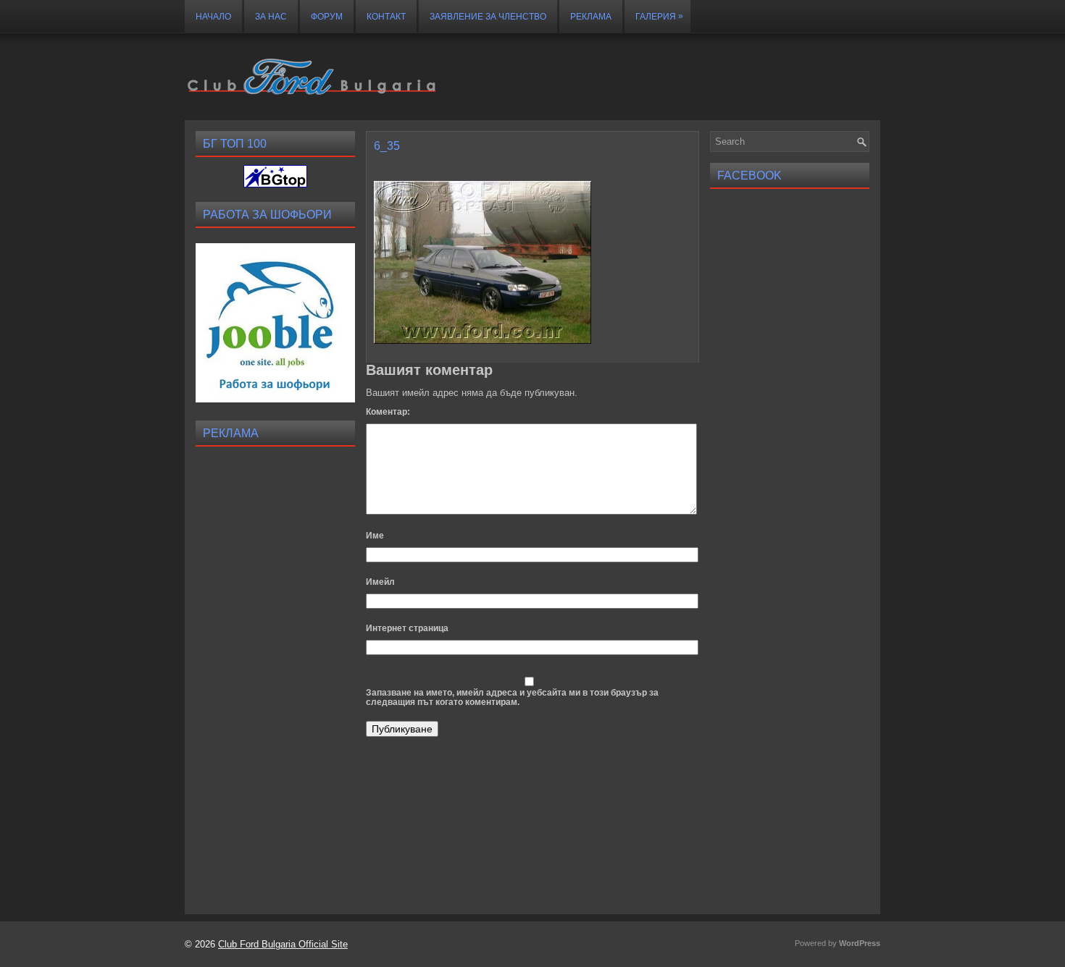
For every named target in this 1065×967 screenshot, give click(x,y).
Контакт (386, 17)
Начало (213, 17)
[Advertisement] (275, 672)
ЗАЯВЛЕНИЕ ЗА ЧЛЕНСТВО (488, 17)
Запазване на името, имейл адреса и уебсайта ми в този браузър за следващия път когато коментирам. (512, 697)
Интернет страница (407, 628)
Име (375, 536)
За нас (271, 17)
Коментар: (388, 412)
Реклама (590, 17)
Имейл (380, 582)
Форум (327, 17)
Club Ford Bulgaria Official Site (283, 944)
